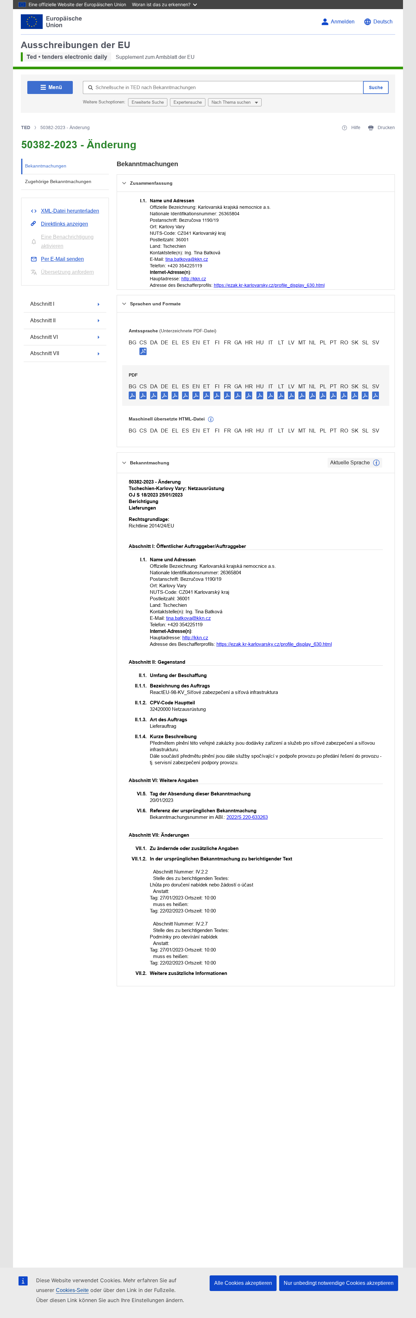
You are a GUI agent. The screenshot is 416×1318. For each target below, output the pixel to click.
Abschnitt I (42, 304)
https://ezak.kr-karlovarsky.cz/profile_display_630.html (269, 285)
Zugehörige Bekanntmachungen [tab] (58, 181)
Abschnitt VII (44, 353)
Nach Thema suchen (232, 102)
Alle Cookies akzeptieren (243, 1283)
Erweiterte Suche (148, 102)
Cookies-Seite (72, 1290)
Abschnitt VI (44, 337)
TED (25, 127)
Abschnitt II (43, 320)
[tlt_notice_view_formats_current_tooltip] (376, 462)
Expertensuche (188, 102)
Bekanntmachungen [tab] (45, 165)
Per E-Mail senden (62, 259)
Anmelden (343, 21)
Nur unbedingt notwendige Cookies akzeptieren (339, 1283)
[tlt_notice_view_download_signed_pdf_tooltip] (143, 351)
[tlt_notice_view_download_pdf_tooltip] (132, 395)
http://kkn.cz (193, 278)
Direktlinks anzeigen (64, 224)
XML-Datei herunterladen (70, 211)
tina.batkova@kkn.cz (186, 259)
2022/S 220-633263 (247, 817)
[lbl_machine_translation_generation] (211, 419)
